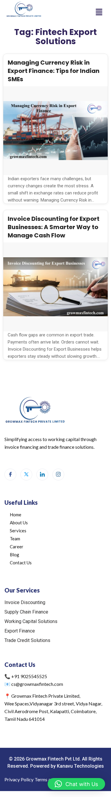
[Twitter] (26, 474)
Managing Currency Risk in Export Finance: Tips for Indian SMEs (53, 70)
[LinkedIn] (42, 474)
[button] (99, 12)
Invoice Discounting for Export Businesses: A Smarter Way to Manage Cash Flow (53, 227)
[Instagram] (58, 474)
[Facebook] (10, 474)
